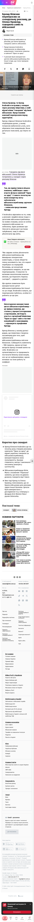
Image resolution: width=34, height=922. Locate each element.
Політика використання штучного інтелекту (8, 639)
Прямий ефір (9, 661)
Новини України (10, 659)
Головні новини (10, 656)
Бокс (6, 797)
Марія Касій (10, 31)
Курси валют (9, 727)
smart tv (7, 849)
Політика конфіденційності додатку (23, 612)
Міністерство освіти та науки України (17, 764)
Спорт (7, 795)
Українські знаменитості (14, 8)
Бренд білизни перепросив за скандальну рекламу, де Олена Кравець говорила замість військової (27, 8)
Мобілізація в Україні (13, 699)
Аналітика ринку (10, 783)
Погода (7, 669)
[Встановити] (17, 908)
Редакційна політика (8, 617)
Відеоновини (9, 664)
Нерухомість (10, 781)
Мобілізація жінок (11, 706)
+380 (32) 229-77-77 (13, 877)
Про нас (4, 611)
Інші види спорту (10, 807)
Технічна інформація (24, 625)
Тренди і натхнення (11, 788)
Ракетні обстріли (10, 677)
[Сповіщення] (31, 2)
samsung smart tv (20, 849)
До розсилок (12, 831)
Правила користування (6, 630)
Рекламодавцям (7, 626)
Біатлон (7, 804)
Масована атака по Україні (13, 687)
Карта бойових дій (11, 680)
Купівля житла (9, 786)
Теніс (7, 802)
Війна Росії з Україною (13, 675)
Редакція (4, 614)
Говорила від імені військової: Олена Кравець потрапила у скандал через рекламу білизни (14, 175)
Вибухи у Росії (9, 690)
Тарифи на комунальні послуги (15, 732)
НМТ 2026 (8, 770)
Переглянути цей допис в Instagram (15, 417)
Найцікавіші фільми (11, 746)
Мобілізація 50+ (10, 704)
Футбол (7, 799)
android (7, 844)
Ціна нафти (8, 725)
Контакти (21, 628)
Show (3, 8)
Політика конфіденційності (7, 634)
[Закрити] (30, 904)
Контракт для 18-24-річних (13, 709)
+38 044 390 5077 (23, 584)
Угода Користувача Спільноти (23, 617)
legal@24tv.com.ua (24, 879)
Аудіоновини (9, 666)
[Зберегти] (29, 68)
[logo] (12, 2)
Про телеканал (6, 620)
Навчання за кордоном (12, 775)
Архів (19, 637)
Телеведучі (5, 623)
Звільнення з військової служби (15, 701)
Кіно (7, 743)
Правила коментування (22, 622)
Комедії (7, 753)
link (19, 591)
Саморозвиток (9, 772)
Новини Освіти (10, 762)
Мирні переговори (11, 682)
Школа (7, 767)
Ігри (19, 643)
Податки (8, 735)
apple (20, 844)
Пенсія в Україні (10, 737)
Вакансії (20, 631)
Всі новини (9, 654)
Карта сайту (21, 640)
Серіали (7, 756)
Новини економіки (12, 722)
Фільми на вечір (10, 751)
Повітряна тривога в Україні (14, 685)
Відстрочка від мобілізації (13, 711)
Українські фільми (11, 748)
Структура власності (24, 634)
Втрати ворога (9, 693)
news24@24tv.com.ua (8, 584)
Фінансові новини (11, 730)
